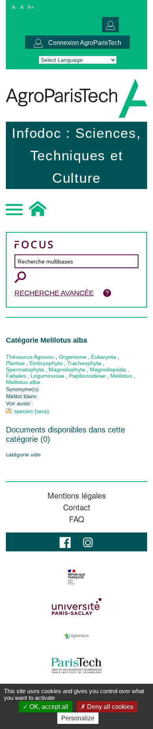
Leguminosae (47, 376)
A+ (30, 7)
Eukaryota (103, 357)
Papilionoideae (87, 376)
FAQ (76, 519)
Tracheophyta (84, 363)
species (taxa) (31, 411)
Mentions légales (76, 495)
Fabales (16, 376)
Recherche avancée (54, 293)
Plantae (15, 363)
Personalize (78, 718)
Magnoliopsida (108, 369)
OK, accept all (48, 706)
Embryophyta (45, 363)
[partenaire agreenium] (76, 636)
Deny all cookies (109, 706)
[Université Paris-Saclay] (76, 606)
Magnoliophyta (67, 369)
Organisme (72, 357)
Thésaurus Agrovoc (30, 357)
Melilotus (121, 376)
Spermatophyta (25, 369)
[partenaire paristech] (76, 665)
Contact (76, 507)
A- (14, 7)
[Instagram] (88, 541)
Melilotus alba (23, 382)
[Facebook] (65, 541)
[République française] (76, 577)
